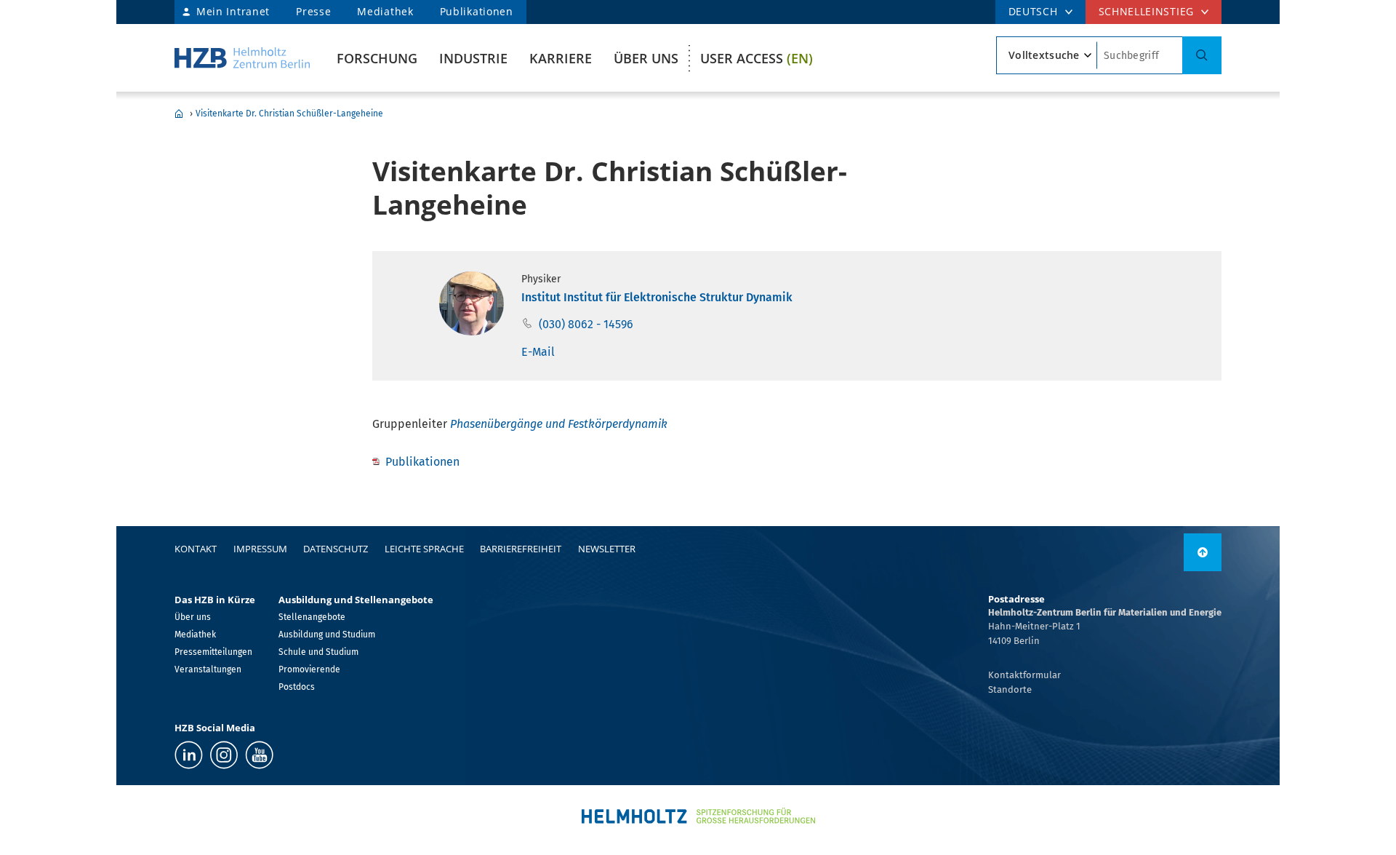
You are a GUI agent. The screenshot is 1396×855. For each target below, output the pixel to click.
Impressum (260, 548)
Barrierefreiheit (520, 548)
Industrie (473, 58)
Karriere (560, 58)
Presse (313, 11)
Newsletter (606, 548)
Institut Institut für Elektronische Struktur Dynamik (657, 297)
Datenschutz (335, 548)
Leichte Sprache (424, 548)
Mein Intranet (233, 11)
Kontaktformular (1024, 674)
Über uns (646, 58)
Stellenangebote (311, 617)
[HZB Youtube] (259, 755)
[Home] (242, 57)
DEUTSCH (1033, 11)
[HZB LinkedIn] (188, 755)
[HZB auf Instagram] (224, 755)
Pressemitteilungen (213, 652)
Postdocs (296, 687)
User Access (756, 58)
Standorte (1010, 689)
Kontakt (195, 548)
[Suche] (1202, 55)
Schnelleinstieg (1147, 11)
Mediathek (385, 11)
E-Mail (538, 352)
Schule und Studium (318, 652)
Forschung (377, 58)
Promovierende (309, 669)
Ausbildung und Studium (326, 634)
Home (178, 113)
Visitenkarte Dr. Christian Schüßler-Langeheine (289, 113)
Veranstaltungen (207, 669)
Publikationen (476, 11)
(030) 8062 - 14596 (586, 324)
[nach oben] (1203, 552)
